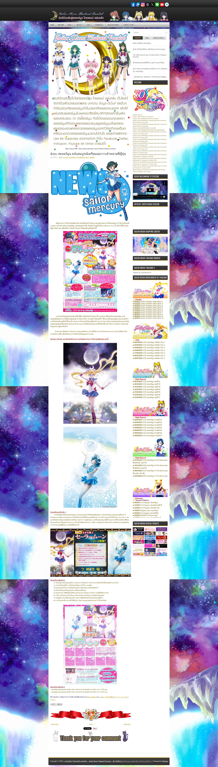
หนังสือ (92, 157)
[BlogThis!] (54, 704)
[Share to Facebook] (58, 704)
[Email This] (51, 704)
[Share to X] (56, 704)
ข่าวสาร (65, 157)
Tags (147, 38)
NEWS (70, 24)
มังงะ (87, 157)
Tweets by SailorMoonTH (142, 273)
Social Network (113, 24)
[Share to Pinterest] (61, 704)
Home (52, 25)
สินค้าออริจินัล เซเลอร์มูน (142, 43)
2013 (60, 157)
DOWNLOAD (99, 24)
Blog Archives (159, 38)
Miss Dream (91, 697)
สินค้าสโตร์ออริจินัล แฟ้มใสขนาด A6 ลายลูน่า (149, 49)
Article (80, 24)
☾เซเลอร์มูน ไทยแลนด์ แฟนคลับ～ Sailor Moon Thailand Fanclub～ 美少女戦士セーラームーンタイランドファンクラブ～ (107, 761)
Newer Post (54, 724)
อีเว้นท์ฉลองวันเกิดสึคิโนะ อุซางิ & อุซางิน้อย (148, 63)
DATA (89, 24)
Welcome (61, 25)
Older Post (127, 724)
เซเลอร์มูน (72, 157)
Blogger (163, 77)
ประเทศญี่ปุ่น (80, 157)
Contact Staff (129, 24)
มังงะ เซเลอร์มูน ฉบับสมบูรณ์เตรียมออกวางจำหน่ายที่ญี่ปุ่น (88, 153)
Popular (138, 38)
